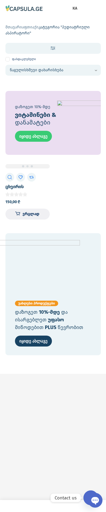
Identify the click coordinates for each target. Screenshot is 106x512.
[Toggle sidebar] (53, 48)
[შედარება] (31, 177)
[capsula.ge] (24, 8)
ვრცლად (31, 214)
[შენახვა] (20, 177)
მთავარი (13, 27)
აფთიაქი (30, 27)
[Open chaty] (90, 497)
